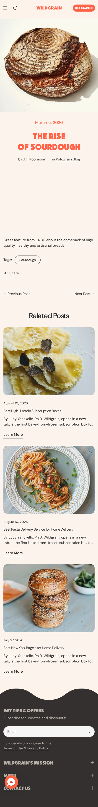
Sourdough (25, 259)
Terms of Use (13, 748)
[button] (11, 782)
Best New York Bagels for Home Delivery (33, 647)
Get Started (84, 8)
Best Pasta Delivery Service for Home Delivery (38, 529)
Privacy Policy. (38, 748)
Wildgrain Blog (68, 159)
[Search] (14, 7)
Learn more (13, 434)
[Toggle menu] (5, 7)
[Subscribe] (89, 731)
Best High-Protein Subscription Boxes (32, 410)
